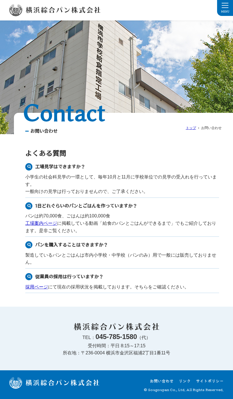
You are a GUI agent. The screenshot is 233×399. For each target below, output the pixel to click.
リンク (185, 381)
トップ (191, 128)
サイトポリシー (210, 381)
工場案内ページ (41, 223)
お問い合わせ (162, 381)
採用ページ (36, 286)
